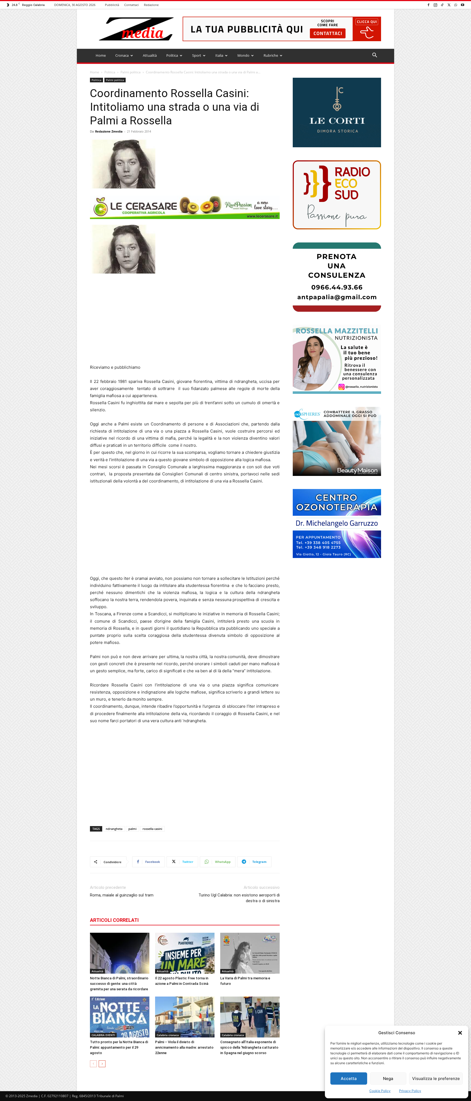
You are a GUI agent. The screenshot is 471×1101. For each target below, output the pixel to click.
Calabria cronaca (168, 1035)
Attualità (150, 55)
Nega (388, 1078)
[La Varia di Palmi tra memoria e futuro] (250, 953)
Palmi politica (130, 72)
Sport (196, 55)
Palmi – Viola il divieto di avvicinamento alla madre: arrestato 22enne (184, 1047)
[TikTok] (442, 4)
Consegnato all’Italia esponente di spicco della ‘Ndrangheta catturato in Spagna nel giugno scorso (249, 1047)
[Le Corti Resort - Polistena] (337, 113)
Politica (172, 55)
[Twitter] (449, 4)
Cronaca (122, 55)
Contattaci (131, 5)
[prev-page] (93, 1063)
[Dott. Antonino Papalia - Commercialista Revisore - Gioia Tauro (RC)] (337, 276)
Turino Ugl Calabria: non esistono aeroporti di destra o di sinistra (239, 898)
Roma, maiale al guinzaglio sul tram (121, 895)
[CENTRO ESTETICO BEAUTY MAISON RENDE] (337, 441)
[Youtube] (463, 4)
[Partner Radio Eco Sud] (337, 194)
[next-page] (102, 1063)
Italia (219, 55)
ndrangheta (114, 829)
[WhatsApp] (456, 4)
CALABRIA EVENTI (103, 1035)
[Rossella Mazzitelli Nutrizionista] (337, 359)
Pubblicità (112, 5)
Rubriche (271, 55)
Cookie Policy (380, 1091)
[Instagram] (435, 4)
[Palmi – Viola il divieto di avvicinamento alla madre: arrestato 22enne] (185, 1017)
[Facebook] (428, 4)
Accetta (349, 1078)
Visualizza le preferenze (436, 1078)
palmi (132, 829)
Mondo (243, 55)
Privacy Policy (410, 1091)
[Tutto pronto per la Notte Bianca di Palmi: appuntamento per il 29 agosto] (119, 1017)
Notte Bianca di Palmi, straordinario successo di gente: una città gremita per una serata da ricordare (119, 983)
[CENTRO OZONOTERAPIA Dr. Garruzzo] (337, 523)
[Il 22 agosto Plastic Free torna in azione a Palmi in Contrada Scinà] (185, 953)
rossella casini (152, 829)
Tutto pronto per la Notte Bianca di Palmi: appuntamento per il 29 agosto (119, 1047)
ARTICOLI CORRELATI (114, 920)
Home (101, 55)
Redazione (151, 5)
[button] (460, 1033)
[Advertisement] (185, 319)
